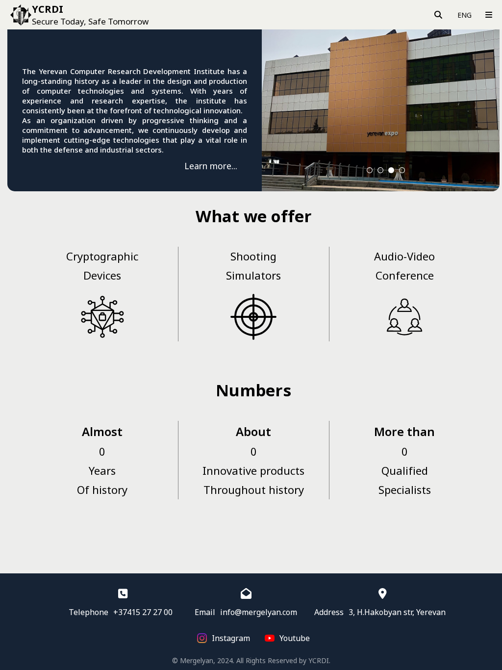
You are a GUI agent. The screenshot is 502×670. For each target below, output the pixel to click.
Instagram (231, 638)
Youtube (294, 638)
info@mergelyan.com (258, 612)
